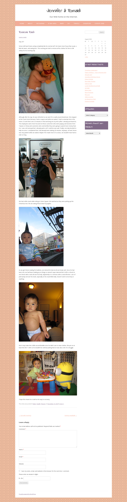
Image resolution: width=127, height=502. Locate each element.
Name (21, 449)
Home (22, 23)
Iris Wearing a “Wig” (90, 99)
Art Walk (87, 88)
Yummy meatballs (71, 415)
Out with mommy (25, 415)
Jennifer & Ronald (63, 10)
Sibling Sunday (89, 97)
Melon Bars (88, 90)
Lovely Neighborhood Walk (92, 86)
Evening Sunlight (89, 101)
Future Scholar (89, 79)
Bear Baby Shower (90, 81)
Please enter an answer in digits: (28, 474)
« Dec (86, 57)
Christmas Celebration (91, 70)
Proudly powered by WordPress (27, 494)
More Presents (89, 92)
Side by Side (88, 83)
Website (21, 464)
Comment (22, 429)
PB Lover (87, 95)
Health (38, 404)
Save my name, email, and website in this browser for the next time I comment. (45, 471)
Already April (88, 75)
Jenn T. (62, 404)
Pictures (43, 404)
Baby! (34, 404)
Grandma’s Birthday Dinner (92, 77)
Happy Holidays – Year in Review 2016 (95, 72)
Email (21, 457)
